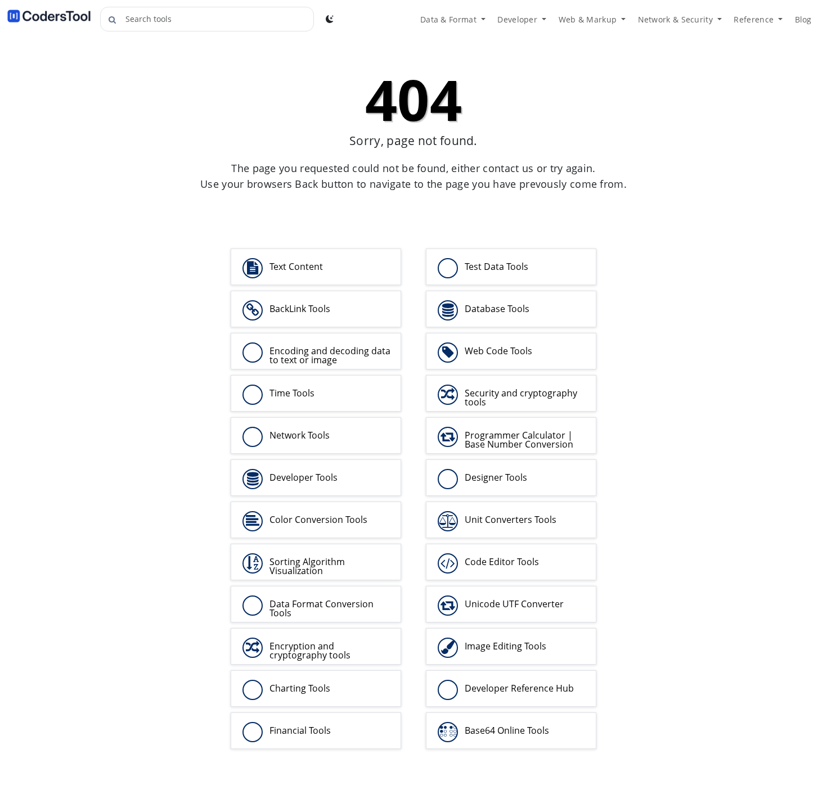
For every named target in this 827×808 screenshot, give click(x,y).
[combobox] (207, 19)
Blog (803, 19)
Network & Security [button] (677, 19)
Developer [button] (518, 19)
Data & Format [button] (449, 19)
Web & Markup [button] (589, 19)
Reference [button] (755, 19)
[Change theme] (329, 19)
